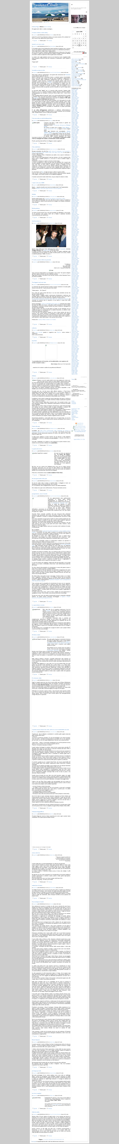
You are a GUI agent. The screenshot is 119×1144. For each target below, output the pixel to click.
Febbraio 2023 (75, 323)
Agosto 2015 (74, 213)
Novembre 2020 (75, 290)
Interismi (51, 34)
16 (60, 1139)
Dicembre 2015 (75, 218)
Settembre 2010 (75, 141)
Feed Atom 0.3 (80, 424)
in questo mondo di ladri (77, 71)
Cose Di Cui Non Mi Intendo (55, 72)
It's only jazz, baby (36, 678)
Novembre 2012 (75, 173)
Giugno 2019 (74, 269)
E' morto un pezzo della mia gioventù (41, 259)
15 (58, 1139)
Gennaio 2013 (75, 175)
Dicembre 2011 (75, 160)
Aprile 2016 (74, 223)
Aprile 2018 (74, 252)
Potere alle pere (36, 426)
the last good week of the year (39, 478)
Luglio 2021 (74, 299)
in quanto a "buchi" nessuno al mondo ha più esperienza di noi (51, 597)
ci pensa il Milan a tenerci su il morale (47, 319)
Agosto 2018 (74, 257)
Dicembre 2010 (75, 145)
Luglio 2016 (74, 226)
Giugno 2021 (74, 298)
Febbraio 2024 (75, 337)
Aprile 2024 (74, 340)
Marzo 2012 (74, 163)
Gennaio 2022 (75, 307)
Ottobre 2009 (75, 128)
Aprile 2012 (74, 164)
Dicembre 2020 (75, 291)
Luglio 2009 (74, 124)
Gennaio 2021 (75, 292)
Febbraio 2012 (75, 162)
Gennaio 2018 (75, 248)
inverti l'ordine (47, 26)
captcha (36, 97)
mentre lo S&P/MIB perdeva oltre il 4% (50, 303)
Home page (33, 1141)
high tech (51, 607)
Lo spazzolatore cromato (38, 605)
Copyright (74, 403)
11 (52, 1139)
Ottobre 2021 (75, 303)
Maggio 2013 (75, 180)
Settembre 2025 (75, 360)
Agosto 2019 (74, 271)
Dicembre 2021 (75, 305)
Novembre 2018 (75, 260)
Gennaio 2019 (75, 263)
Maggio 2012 (75, 166)
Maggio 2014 (75, 195)
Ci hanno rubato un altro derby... (40, 32)
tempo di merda (53, 210)
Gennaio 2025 (75, 350)
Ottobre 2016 (75, 230)
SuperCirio (47, 21)
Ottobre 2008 (75, 113)
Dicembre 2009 (75, 130)
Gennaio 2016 (75, 219)
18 (63, 1139)
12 (54, 1139)
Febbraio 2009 (75, 118)
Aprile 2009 (74, 121)
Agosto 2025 (74, 359)
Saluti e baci (52, 223)
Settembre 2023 (75, 331)
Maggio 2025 (75, 355)
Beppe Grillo (74, 412)
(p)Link (35, 40)
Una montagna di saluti (38, 901)
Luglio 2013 (74, 183)
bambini (73, 61)
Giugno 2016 (74, 225)
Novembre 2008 (75, 115)
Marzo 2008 (74, 105)
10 (51, 1139)
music (51, 120)
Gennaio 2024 (75, 336)
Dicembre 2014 (75, 203)
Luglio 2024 (74, 343)
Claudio (73, 419)
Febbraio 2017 (75, 235)
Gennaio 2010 (75, 132)
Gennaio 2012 (75, 161)
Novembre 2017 (75, 246)
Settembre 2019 (75, 273)
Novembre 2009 (75, 129)
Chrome (48, 610)
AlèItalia (34, 375)
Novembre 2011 (75, 158)
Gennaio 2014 (75, 190)
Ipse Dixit (34, 340)
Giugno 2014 (74, 196)
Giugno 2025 (74, 357)
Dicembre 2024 (75, 349)
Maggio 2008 (75, 107)
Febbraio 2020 (75, 279)
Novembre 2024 (75, 348)
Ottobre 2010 (75, 143)
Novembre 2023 (75, 333)
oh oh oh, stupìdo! (36, 1093)
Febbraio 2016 (75, 220)
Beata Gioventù (75, 62)
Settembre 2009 (75, 127)
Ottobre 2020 (75, 288)
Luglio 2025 (74, 358)
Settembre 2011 (75, 156)
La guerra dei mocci (37, 448)
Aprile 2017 (74, 237)
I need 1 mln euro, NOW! (38, 182)
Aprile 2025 (74, 354)
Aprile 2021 (74, 296)
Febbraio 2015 (75, 206)
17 (61, 1139)
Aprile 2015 (74, 208)
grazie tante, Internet (76, 67)
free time (51, 450)
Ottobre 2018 (75, 259)
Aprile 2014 (74, 194)
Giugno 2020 (74, 284)
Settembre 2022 (75, 316)
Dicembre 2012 (75, 174)
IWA (73, 414)
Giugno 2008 (74, 108)
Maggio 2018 (75, 253)
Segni (73, 379)
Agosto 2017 (74, 242)
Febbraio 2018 (75, 250)
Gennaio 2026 (75, 365)
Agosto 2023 (74, 330)
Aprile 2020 (74, 281)
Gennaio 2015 (75, 205)
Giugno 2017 (74, 240)
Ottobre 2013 (75, 186)
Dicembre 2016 (75, 233)
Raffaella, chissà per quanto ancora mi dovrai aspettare (49, 188)
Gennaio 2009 (75, 117)
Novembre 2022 (75, 319)
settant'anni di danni (37, 885)
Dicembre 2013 (75, 189)
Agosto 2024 (74, 344)
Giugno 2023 (74, 327)
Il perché (74, 402)
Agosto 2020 (74, 286)
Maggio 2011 (74, 151)
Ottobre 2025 (75, 361)
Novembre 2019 (75, 275)
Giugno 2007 (74, 94)
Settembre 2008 (75, 112)
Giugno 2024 (74, 342)
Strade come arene (53, 149)
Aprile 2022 (74, 310)
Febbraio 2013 (75, 177)
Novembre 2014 (75, 202)
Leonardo (62, 249)
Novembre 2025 (75, 363)
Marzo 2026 (74, 368)
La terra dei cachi (53, 196)
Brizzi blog (74, 410)
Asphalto (74, 416)
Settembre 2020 (75, 287)
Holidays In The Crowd (77, 70)
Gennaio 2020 (75, 278)
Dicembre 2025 (75, 364)
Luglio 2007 (74, 95)
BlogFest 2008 (46, 250)
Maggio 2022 (75, 312)
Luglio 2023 (74, 329)
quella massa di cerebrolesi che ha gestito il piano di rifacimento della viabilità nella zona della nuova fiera (51, 152)
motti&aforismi (75, 76)
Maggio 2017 (75, 239)
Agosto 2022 (74, 315)
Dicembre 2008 (75, 116)
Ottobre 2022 (75, 318)
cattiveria (34, 328)
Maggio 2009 (75, 122)
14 (57, 1139)
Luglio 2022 (74, 314)
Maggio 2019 (75, 268)
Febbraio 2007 (75, 89)
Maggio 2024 (75, 341)
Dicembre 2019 (75, 276)
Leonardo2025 (75, 411)
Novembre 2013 (75, 188)
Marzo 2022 (74, 309)
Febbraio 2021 (75, 293)
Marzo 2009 (74, 119)
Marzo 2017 (74, 236)
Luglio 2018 (74, 256)
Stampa (50, 40)
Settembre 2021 (75, 302)
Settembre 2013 (75, 185)
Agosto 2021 (74, 301)
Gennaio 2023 (75, 321)
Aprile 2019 (74, 267)
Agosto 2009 (74, 125)
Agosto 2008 (74, 111)
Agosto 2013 (74, 184)
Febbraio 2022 (75, 308)
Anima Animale (53, 46)
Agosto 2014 (74, 198)
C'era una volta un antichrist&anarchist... (42, 118)
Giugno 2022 (74, 313)
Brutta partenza (36, 208)
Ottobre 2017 (75, 245)
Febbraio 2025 (75, 352)
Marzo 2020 (74, 280)
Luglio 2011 (74, 153)
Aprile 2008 (74, 106)
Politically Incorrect (53, 342)
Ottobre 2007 (75, 99)
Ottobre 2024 (75, 347)
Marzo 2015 (74, 207)
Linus (73, 418)
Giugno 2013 (74, 181)
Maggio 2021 (75, 297)
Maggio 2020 (75, 282)
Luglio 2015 (74, 212)
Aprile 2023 (74, 325)
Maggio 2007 (75, 93)
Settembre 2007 (75, 98)
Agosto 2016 (74, 228)
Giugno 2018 (74, 254)
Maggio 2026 (75, 370)
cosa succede (38, 332)
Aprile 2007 (74, 91)
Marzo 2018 (74, 251)
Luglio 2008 (74, 110)
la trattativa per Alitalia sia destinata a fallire (55, 198)
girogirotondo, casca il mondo (39, 493)
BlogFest (59, 332)
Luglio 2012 (74, 168)
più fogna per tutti (36, 1071)
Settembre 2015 (75, 214)
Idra (43, 172)
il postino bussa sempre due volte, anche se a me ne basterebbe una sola (50, 729)
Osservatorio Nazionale (53, 650)
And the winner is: (36, 221)
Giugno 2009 (74, 123)
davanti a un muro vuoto (38, 44)
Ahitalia (34, 194)
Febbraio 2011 (75, 147)
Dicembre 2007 (75, 101)
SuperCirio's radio (76, 408)
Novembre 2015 (75, 217)
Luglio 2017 (74, 241)
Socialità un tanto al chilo (38, 70)
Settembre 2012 (75, 170)
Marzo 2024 (74, 338)
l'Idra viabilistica (36, 147)
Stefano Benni (75, 417)
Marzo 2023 (74, 324)
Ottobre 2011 (75, 157)
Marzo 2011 (74, 149)
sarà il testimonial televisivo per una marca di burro (57, 132)
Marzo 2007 (74, 90)
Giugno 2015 (74, 211)
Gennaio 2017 (75, 234)
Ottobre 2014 (75, 201)
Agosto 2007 (74, 96)
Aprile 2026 (74, 369)
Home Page (36, 26)
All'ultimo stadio (36, 634)
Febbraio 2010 (75, 133)
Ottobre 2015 (75, 215)
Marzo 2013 (74, 178)
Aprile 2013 (74, 179)
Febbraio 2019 (75, 264)
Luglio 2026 (74, 372)
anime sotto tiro (36, 852)
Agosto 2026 (74, 374)
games (73, 66)
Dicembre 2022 (75, 320)
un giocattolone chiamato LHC (59, 503)
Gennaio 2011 (75, 146)
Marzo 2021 (74, 295)
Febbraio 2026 (75, 366)
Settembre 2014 (75, 200)
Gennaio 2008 (75, 102)
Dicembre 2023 (75, 335)
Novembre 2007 (75, 100)
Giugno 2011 (74, 152)
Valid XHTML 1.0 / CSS (79, 439)
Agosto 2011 (74, 155)
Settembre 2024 (75, 346)
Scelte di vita (75, 83)
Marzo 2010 (74, 134)
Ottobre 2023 (75, 332)
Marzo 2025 (74, 353)
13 (55, 1139)
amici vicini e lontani (76, 59)
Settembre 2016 (75, 229)
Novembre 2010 (75, 144)
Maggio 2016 (75, 224)
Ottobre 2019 (75, 274)
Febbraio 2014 (75, 191)
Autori (73, 401)
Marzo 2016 (74, 222)
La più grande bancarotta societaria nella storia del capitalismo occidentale (50, 299)
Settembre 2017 (75, 243)
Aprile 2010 (74, 135)
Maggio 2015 (75, 209)
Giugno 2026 (74, 371)
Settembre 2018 (75, 258)
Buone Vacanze (36, 1039)
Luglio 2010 (74, 139)
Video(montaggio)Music (38, 811)
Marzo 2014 (74, 192)
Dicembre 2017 (75, 247)
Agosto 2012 (74, 169)
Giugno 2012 (74, 167)
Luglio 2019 (74, 270)
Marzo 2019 (74, 265)
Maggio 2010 (75, 136)
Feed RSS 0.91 (80, 423)
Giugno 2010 (74, 138)
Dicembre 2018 (75, 262)
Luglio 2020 (74, 285)
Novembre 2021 (75, 304)
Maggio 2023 (75, 326)
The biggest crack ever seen (39, 282)
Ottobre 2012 (75, 172)
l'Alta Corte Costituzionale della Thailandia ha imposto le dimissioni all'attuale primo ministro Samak (51, 431)
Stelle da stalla (35, 1112)
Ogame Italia (75, 413)
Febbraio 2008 (75, 104)
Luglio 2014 (74, 197)
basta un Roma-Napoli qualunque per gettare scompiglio (58, 642)
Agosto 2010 (74, 140)
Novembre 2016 (75, 231)
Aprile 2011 (74, 150)
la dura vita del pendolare (77, 73)
